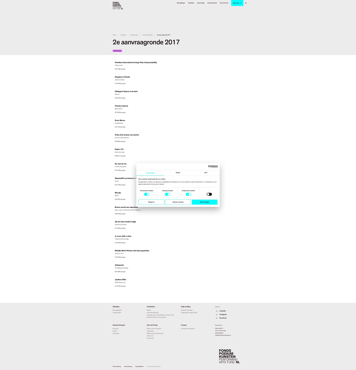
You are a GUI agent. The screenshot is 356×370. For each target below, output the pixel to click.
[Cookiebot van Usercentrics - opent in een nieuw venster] (209, 166)
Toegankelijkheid (139, 366)
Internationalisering (152, 312)
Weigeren (151, 202)
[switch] (167, 194)
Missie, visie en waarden (154, 329)
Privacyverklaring (117, 366)
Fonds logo (150, 338)
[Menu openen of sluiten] (245, 3)
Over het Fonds (152, 325)
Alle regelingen (117, 310)
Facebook (222, 318)
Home (114, 35)
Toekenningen (134, 35)
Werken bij (150, 336)
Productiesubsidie (148, 35)
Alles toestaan (204, 202)
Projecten (116, 329)
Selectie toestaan (178, 202)
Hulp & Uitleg (185, 306)
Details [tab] (178, 172)
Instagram (223, 314)
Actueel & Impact (119, 325)
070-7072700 (219, 333)
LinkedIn (222, 311)
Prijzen (149, 310)
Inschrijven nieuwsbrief (188, 329)
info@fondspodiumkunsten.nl (223, 335)
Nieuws (115, 331)
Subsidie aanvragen (187, 310)
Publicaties (116, 333)
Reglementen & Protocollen (155, 333)
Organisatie (150, 331)
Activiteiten (151, 306)
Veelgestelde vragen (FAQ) (189, 312)
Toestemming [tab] (150, 173)
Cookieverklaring (128, 366)
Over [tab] (205, 172)
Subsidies (123, 35)
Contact (184, 325)
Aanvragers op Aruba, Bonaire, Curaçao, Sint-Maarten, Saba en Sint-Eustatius (160, 316)
